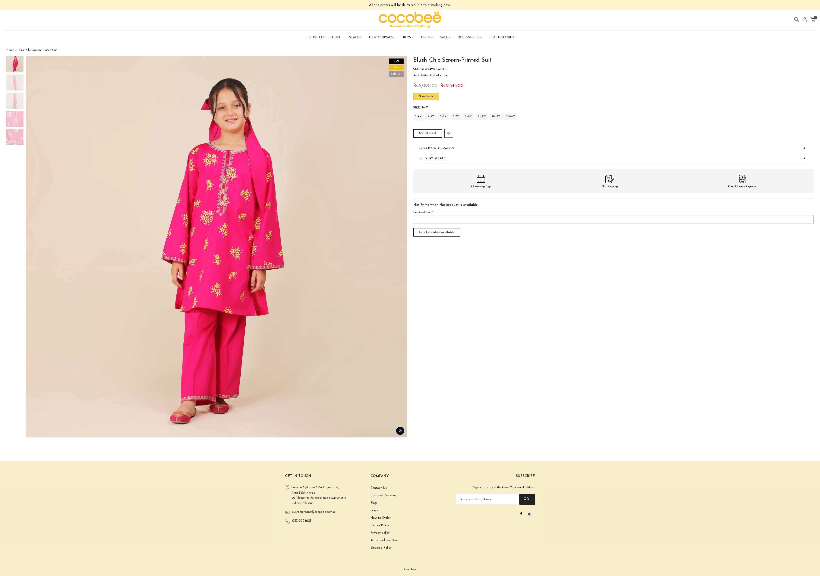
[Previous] (33, 247)
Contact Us (378, 488)
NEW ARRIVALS (381, 37)
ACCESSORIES (468, 37)
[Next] (399, 247)
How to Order (380, 518)
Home (10, 50)
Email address (423, 212)
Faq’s (374, 510)
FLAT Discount (502, 37)
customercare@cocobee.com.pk (314, 512)
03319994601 (301, 521)
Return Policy (379, 525)
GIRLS (425, 37)
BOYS (407, 37)
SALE (444, 37)
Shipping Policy (380, 548)
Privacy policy (380, 533)
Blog (373, 503)
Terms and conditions (385, 540)
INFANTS (354, 37)
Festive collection (323, 37)
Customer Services (383, 495)
